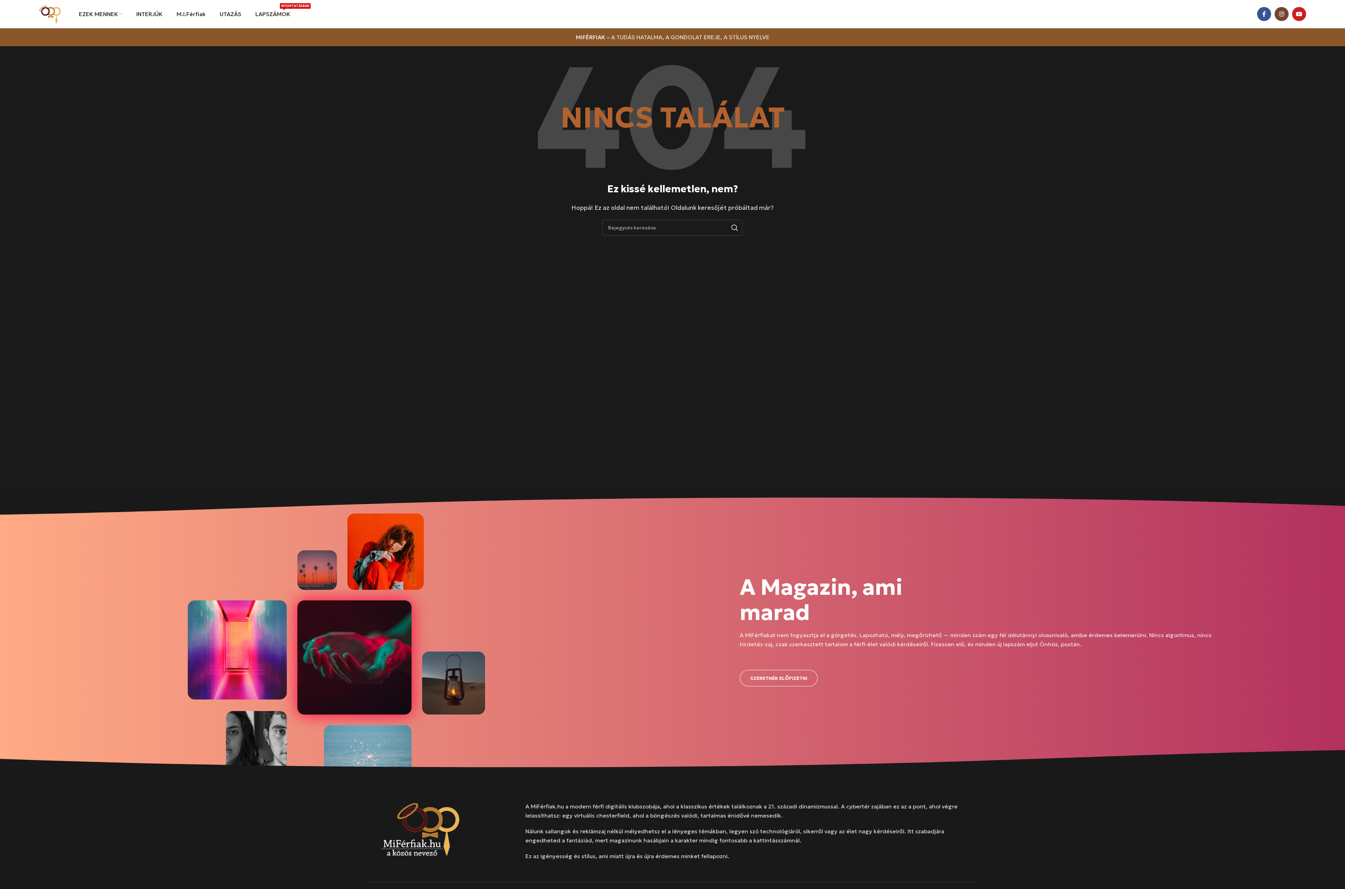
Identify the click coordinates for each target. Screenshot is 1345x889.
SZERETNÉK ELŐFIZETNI (778, 678)
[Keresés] (734, 228)
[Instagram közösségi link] (1282, 14)
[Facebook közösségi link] (1264, 14)
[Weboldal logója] (50, 13)
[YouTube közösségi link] (1299, 14)
